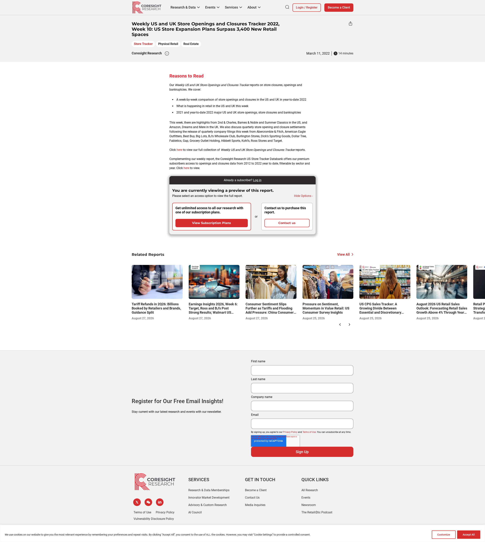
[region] (242, 533)
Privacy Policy (290, 432)
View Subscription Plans (211, 223)
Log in (257, 180)
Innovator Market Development (208, 497)
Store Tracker (143, 44)
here (179, 150)
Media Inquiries (255, 505)
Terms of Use (309, 432)
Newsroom (308, 505)
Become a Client (339, 7)
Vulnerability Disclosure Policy (154, 519)
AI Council (195, 512)
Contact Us (252, 497)
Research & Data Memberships (208, 490)
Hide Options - (303, 196)
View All (343, 254)
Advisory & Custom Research (207, 505)
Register (312, 7)
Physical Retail (168, 44)
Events (305, 497)
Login (300, 7)
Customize (443, 534)
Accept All (469, 534)
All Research (309, 490)
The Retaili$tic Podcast (316, 512)
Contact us (287, 223)
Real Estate (191, 44)
